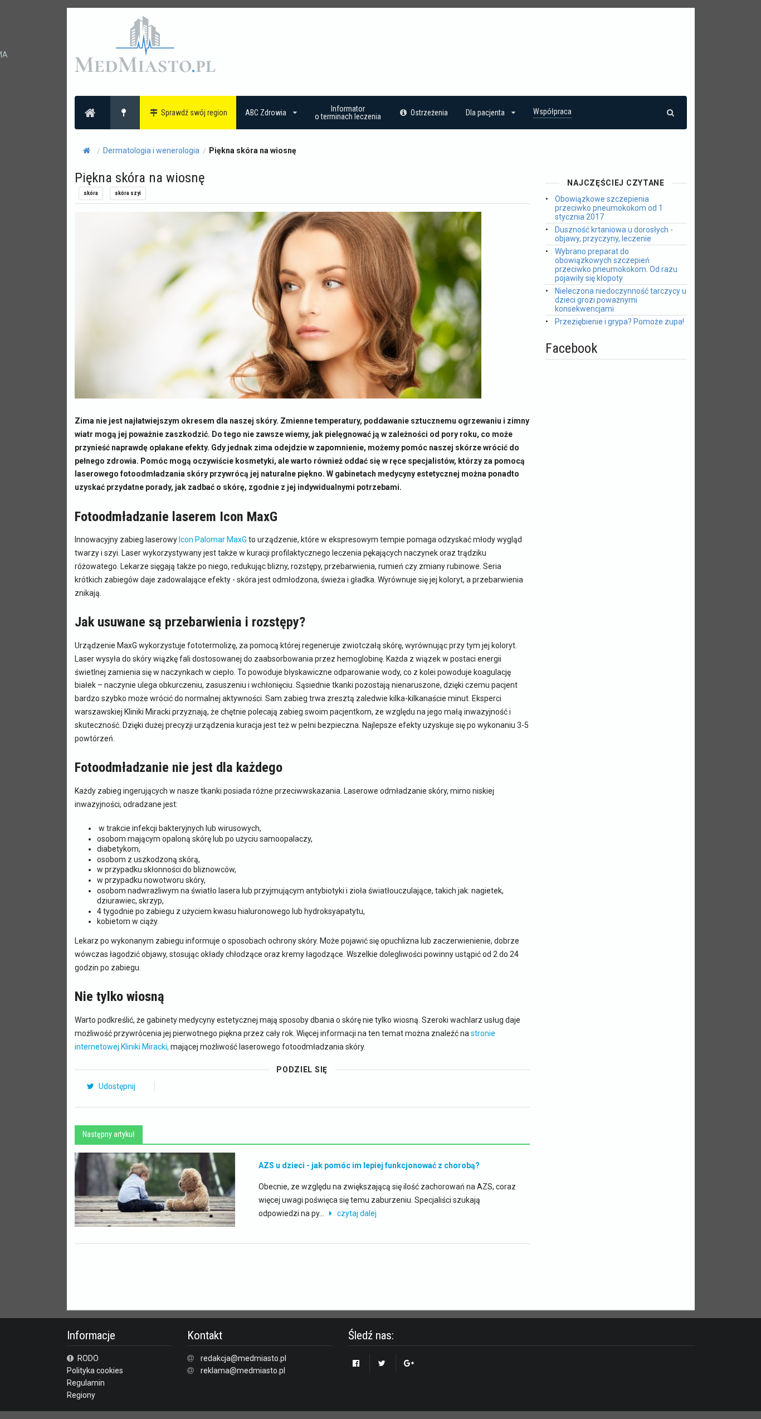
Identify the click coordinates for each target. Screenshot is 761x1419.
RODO (87, 1358)
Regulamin (86, 1382)
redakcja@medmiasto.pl (243, 1358)
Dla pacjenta (485, 112)
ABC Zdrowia (265, 112)
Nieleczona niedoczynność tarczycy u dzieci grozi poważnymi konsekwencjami (620, 299)
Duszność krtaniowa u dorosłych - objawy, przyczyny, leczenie (614, 234)
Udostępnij (116, 1086)
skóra (91, 193)
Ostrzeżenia (429, 112)
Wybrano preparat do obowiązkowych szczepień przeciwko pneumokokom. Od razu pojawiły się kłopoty (616, 265)
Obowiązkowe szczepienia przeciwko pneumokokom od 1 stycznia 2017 (609, 208)
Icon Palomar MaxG (213, 539)
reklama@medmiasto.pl (243, 1370)
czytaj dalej (357, 1213)
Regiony (81, 1395)
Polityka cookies (95, 1370)
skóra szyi (128, 193)
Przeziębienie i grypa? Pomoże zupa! (619, 321)
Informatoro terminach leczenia (348, 112)
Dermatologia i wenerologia (151, 150)
